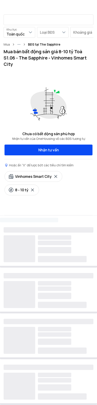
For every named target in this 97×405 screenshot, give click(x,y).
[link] (44, 44)
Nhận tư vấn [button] (48, 149)
